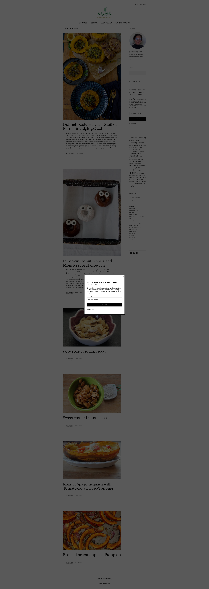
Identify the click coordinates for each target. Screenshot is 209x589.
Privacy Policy (91, 309)
